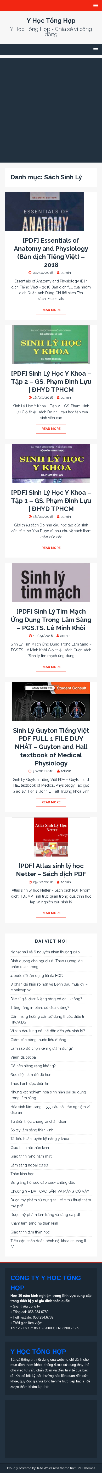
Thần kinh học (22, 1174)
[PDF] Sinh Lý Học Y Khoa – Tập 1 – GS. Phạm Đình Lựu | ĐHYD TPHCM (51, 501)
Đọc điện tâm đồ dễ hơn (30, 1074)
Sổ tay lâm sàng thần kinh (31, 1130)
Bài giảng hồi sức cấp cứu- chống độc (42, 1182)
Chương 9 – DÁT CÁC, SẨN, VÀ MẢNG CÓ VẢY (49, 1191)
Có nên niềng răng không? (33, 1066)
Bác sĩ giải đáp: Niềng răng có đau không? (46, 999)
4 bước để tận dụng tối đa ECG (36, 976)
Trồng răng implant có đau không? (39, 1007)
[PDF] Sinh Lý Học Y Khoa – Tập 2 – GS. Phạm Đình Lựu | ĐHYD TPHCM (51, 381)
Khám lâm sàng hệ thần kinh (34, 1223)
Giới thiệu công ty (26, 1306)
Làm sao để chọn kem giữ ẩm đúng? (41, 1048)
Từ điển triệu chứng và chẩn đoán (38, 1121)
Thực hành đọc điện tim (30, 1083)
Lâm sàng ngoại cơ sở (29, 1165)
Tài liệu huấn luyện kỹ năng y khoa (39, 1139)
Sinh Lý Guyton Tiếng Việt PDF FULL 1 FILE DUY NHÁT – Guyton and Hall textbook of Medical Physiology (51, 747)
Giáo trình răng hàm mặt (31, 1156)
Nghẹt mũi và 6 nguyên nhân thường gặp (45, 952)
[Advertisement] (51, 109)
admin (66, 273)
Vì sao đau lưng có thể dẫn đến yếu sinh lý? (47, 1031)
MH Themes (86, 1468)
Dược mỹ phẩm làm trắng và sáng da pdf (45, 1215)
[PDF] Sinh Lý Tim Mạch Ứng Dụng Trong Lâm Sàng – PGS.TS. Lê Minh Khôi (51, 619)
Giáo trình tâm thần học (30, 1232)
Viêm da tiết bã (23, 1057)
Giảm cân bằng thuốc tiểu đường (38, 1040)
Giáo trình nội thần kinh (29, 1148)
